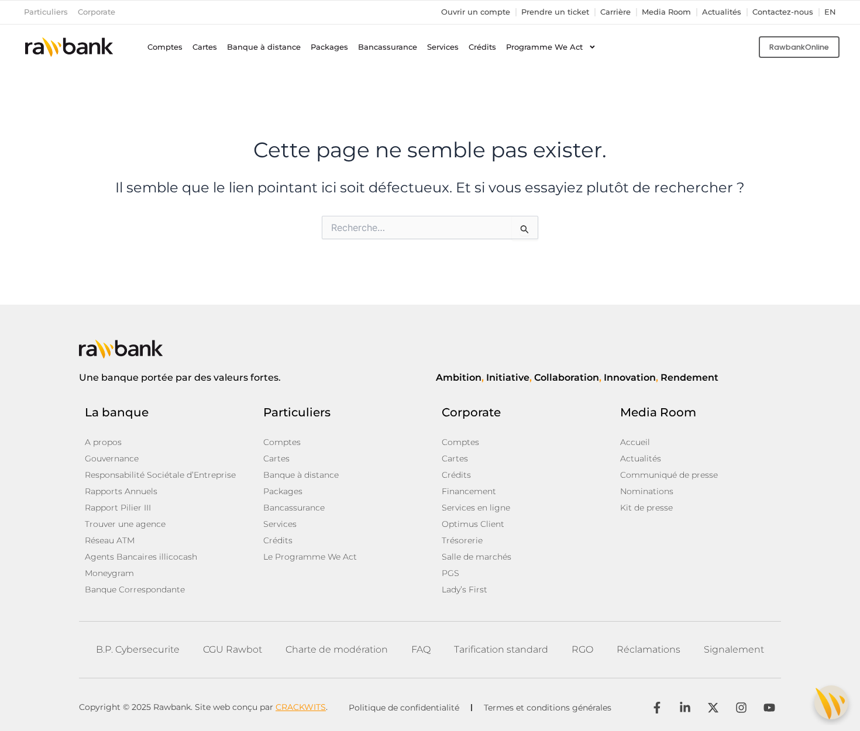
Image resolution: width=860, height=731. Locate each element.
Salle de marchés (476, 556)
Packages (329, 47)
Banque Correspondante (135, 589)
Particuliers (46, 12)
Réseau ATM (110, 540)
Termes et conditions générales (547, 707)
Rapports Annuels (121, 491)
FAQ (421, 649)
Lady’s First (464, 589)
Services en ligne (476, 507)
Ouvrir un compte (475, 12)
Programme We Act (544, 47)
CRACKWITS (301, 707)
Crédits (482, 47)
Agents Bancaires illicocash (141, 556)
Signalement (734, 649)
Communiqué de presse (669, 475)
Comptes (165, 47)
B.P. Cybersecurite (138, 649)
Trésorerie (462, 540)
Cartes (204, 47)
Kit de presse (646, 507)
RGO (582, 649)
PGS (450, 573)
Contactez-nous (782, 12)
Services (443, 47)
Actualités (721, 12)
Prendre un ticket (555, 12)
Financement (469, 491)
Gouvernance (112, 458)
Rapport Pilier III (118, 507)
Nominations (646, 491)
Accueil (635, 442)
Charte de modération (336, 649)
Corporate (96, 12)
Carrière (615, 12)
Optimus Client (473, 524)
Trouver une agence (125, 524)
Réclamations (648, 649)
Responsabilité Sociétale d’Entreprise (160, 475)
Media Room (666, 12)
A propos (103, 442)
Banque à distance (264, 47)
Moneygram (109, 573)
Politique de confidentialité (404, 707)
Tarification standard (501, 649)
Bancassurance (387, 47)
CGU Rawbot (232, 649)
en (830, 12)
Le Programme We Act (310, 556)
